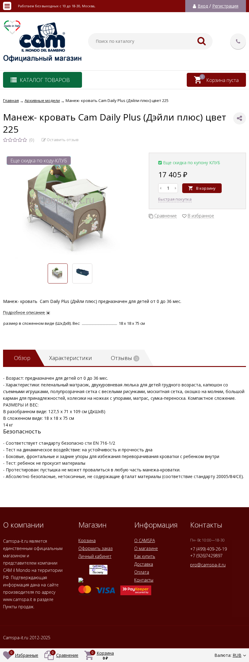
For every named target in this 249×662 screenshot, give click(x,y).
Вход (203, 6)
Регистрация (225, 6)
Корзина (87, 540)
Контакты (143, 580)
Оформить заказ (95, 548)
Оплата (141, 572)
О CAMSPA (144, 540)
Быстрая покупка (175, 199)
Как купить (144, 556)
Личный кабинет (94, 556)
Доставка (143, 564)
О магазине (146, 548)
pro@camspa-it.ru (208, 565)
